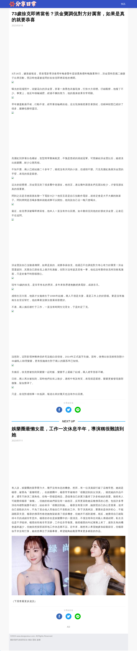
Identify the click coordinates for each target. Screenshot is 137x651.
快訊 (123, 4)
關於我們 (14, 640)
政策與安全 (23, 640)
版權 (39, 640)
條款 (30, 640)
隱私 (34, 640)
